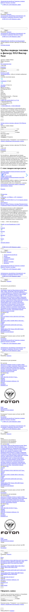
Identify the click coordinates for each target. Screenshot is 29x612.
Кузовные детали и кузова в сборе (17, 294)
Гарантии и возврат (19, 1)
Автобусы (12, 41)
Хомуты (23, 308)
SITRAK (3, 379)
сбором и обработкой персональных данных (12, 141)
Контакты (16, 17)
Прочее (11, 299)
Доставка (3, 85)
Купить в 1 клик (5, 72)
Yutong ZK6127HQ (6, 329)
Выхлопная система (18, 290)
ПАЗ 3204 (21, 561)
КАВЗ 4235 (16, 324)
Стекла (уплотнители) (6, 305)
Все (8, 312)
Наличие (3, 86)
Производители (23, 204)
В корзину (3, 67)
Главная (3, 41)
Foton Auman (4, 408)
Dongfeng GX (4, 385)
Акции (21, 17)
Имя (16, 130)
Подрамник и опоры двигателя (9, 298)
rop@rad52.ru (4, 202)
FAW (2, 375)
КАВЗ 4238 (10, 324)
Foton (2, 407)
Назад (2, 557)
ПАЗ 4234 (13, 563)
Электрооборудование (17, 309)
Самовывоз (4, 81)
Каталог (7, 41)
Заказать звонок (23, 199)
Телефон (17, 132)
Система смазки (20, 304)
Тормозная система (16, 308)
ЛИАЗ (2, 319)
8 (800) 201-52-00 (5, 100)
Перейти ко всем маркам (7, 331)
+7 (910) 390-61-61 (6, 105)
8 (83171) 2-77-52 (14, 100)
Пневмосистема (5, 297)
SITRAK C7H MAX (6, 381)
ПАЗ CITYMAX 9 (6, 316)
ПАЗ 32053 (25, 560)
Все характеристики (6, 64)
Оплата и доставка (10, 2)
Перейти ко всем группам (7, 311)
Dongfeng (3, 384)
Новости (3, 2)
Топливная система (6, 308)
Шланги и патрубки (6, 309)
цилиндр (9, 14)
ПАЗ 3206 (10, 561)
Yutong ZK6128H (15, 329)
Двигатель (17, 291)
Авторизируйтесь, (5, 74)
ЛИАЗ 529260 (11, 320)
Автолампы (4, 290)
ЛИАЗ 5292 (18, 320)
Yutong (2, 327)
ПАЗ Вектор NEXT (6, 563)
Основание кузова (17, 295)
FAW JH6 (3, 377)
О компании (10, 17)
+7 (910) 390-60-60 (15, 105)
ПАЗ (2, 315)
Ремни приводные (18, 299)
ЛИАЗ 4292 (8, 567)
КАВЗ (2, 323)
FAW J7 (12, 377)
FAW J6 (8, 377)
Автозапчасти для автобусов (8, 15)
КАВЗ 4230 (23, 570)
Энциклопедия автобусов (7, 1)
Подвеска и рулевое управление (17, 297)
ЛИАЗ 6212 (4, 320)
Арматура (9, 290)
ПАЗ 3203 (15, 561)
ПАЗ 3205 (13, 316)
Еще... (23, 316)
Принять (3, 189)
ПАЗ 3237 (19, 316)
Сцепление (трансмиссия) (18, 306)
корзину (12, 610)
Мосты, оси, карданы (6, 295)
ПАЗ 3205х (20, 563)
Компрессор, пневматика (12, 292)
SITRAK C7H (15, 381)
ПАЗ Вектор (4, 561)
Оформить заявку (16, 4)
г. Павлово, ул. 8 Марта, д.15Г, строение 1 (12, 197)
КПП (20, 292)
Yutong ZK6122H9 (12, 574)
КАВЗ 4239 (4, 324)
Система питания (19, 41)
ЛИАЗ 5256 (14, 567)
